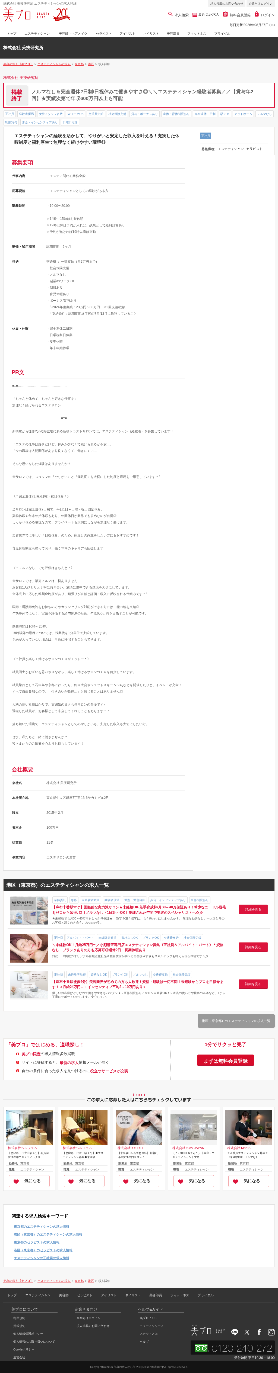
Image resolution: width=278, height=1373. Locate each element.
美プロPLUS (148, 1318)
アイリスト (127, 34)
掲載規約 (19, 1325)
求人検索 (182, 15)
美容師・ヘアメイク (73, 34)
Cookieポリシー (23, 1349)
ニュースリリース (152, 1325)
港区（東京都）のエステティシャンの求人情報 (48, 1234)
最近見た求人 (208, 14)
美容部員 (173, 34)
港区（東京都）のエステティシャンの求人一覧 (236, 1021)
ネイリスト (151, 34)
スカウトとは (149, 1333)
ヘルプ (144, 1341)
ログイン (268, 15)
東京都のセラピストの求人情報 (36, 1242)
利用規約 (19, 1318)
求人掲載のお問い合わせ (226, 3)
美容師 (63, 1295)
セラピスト (104, 34)
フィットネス (196, 34)
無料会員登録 (240, 15)
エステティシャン (37, 34)
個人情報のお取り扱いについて (34, 1341)
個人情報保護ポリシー (28, 1333)
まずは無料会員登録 (226, 1061)
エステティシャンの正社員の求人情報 (41, 1258)
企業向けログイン (261, 3)
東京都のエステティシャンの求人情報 (41, 1227)
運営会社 (19, 1357)
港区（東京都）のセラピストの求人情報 (43, 1250)
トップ (11, 34)
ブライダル (222, 34)
